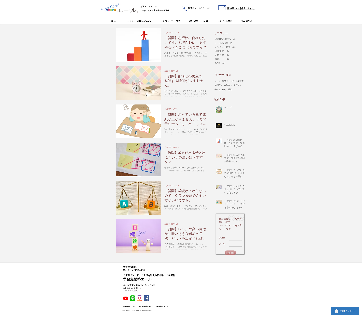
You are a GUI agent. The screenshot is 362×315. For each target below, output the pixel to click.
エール (217, 81)
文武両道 (218, 85)
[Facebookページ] (146, 298)
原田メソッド (228, 81)
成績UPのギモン (171, 32)
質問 (230, 89)
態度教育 (240, 81)
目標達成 (238, 85)
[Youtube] (125, 298)
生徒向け (228, 85)
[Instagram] (139, 298)
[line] (132, 298)
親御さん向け (220, 89)
